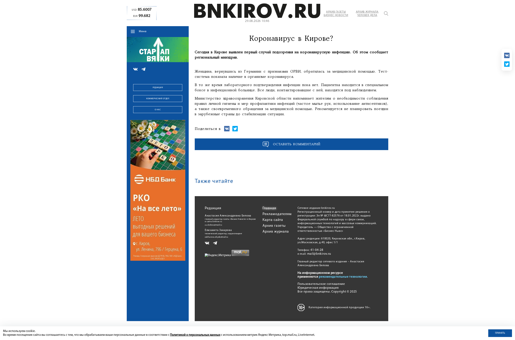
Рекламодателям (277, 214)
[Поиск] (386, 13)
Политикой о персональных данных (195, 335)
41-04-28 (316, 250)
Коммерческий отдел (157, 99)
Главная (269, 208)
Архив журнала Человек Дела (367, 13)
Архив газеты (274, 226)
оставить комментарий (296, 144)
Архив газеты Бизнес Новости (336, 13)
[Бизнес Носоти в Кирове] (257, 17)
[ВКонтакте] (507, 55)
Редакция (158, 88)
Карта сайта (273, 220)
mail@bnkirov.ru (319, 254)
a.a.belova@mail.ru (213, 225)
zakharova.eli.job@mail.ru (216, 237)
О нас (158, 110)
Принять (500, 333)
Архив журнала (276, 232)
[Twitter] (507, 64)
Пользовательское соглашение (321, 284)
